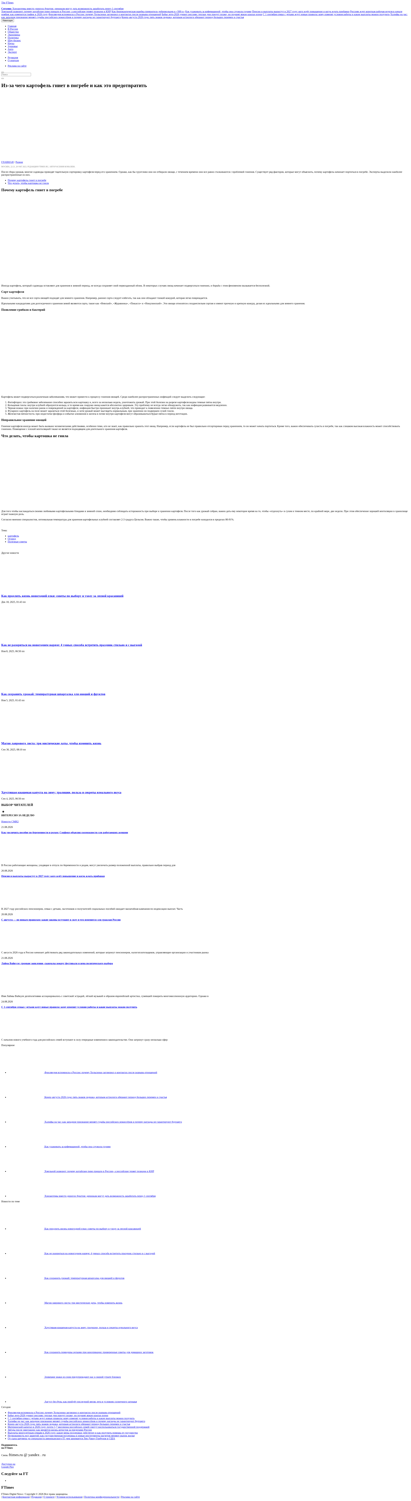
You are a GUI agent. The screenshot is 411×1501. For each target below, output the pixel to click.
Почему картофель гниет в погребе (27, 180)
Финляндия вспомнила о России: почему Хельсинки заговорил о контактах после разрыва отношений (104, 14)
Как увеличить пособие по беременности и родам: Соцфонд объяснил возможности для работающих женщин (64, 832)
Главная (12, 26)
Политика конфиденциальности (101, 1497)
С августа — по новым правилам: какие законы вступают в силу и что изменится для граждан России (61, 919)
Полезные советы (17, 541)
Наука (11, 43)
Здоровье (13, 46)
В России (13, 29)
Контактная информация (16, 1497)
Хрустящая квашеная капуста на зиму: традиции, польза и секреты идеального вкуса (61, 792)
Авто (10, 49)
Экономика (14, 34)
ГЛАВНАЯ (7, 162)
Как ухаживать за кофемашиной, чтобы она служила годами (218, 11)
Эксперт (12, 52)
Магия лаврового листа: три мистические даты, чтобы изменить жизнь (51, 743)
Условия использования (69, 1497)
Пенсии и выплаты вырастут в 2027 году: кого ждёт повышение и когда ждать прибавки (301, 11)
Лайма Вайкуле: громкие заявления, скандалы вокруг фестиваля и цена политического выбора (57, 963)
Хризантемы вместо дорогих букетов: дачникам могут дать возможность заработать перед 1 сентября (62, 8)
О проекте (49, 1497)
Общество (13, 31)
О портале (13, 60)
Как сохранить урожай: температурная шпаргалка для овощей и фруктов (53, 694)
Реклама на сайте (17, 65)
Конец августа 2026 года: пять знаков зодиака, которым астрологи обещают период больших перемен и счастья (183, 17)
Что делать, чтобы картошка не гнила (28, 183)
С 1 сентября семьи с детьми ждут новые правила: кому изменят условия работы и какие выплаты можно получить (326, 14)
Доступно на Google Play (8, 1465)
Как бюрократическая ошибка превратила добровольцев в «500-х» (148, 11)
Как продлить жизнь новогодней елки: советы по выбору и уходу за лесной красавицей (62, 596)
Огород (12, 538)
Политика (13, 37)
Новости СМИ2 (10, 821)
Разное (19, 162)
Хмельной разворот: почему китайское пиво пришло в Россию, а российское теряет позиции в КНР (56, 11)
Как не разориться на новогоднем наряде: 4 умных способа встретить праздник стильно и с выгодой (71, 645)
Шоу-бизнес (14, 40)
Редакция (13, 57)
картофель (13, 536)
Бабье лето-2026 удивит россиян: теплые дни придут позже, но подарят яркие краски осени (212, 14)
